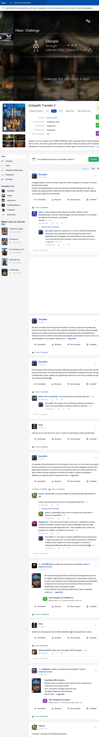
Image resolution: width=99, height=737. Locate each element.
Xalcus (41, 212)
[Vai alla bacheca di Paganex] (34, 670)
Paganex (45, 669)
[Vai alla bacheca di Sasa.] (34, 426)
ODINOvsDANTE (45, 650)
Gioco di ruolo (52, 118)
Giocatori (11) (7, 186)
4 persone (44, 447)
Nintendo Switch (36, 111)
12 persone (45, 614)
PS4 (54, 111)
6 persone (44, 207)
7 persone (44, 392)
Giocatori (9, 179)
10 (45, 701)
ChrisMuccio (47, 564)
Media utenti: (55, 601)
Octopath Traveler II (41, 105)
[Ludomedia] (3, 2)
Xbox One (70, 111)
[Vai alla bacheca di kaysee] (34, 727)
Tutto (3, 156)
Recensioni (10, 175)
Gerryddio (43, 174)
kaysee (41, 494)
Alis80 (44, 489)
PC (47, 111)
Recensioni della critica (14, 170)
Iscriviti (50, 8)
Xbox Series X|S (83, 111)
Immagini (9, 161)
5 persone (44, 352)
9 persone (44, 646)
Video (8, 166)
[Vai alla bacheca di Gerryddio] (34, 176)
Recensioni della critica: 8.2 (72, 601)
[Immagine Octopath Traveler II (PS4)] (8, 137)
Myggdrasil (43, 522)
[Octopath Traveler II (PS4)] (14, 117)
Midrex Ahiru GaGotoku (48, 396)
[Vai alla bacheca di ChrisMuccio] (34, 565)
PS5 (60, 111)
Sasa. (41, 425)
